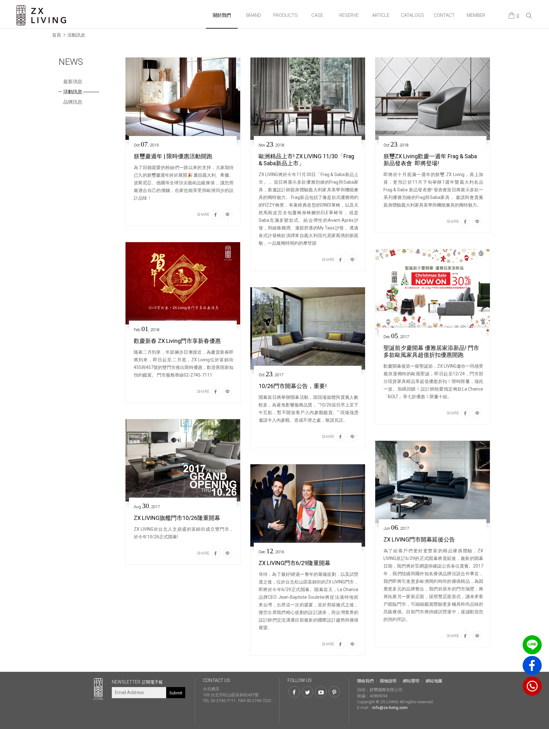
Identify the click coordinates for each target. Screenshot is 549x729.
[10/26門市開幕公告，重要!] (307, 328)
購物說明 (388, 680)
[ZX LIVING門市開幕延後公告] (432, 482)
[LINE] (227, 214)
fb (532, 665)
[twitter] (307, 692)
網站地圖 (434, 680)
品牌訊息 (72, 102)
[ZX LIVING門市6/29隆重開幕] (307, 505)
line (532, 644)
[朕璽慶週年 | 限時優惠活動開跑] (182, 99)
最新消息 (72, 82)
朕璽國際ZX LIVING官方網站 (42, 15)
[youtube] (321, 692)
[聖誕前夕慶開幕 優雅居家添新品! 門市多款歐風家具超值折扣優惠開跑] (432, 290)
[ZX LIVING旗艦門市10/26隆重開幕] (182, 460)
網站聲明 (411, 680)
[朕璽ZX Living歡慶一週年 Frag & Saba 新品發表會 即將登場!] (432, 99)
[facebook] (215, 214)
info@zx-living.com (390, 707)
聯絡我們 (365, 680)
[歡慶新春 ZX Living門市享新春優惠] (182, 283)
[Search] (529, 16)
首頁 (56, 34)
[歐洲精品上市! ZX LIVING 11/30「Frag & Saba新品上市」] (307, 99)
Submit (175, 693)
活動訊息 (76, 34)
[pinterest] (334, 692)
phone (532, 686)
